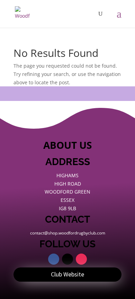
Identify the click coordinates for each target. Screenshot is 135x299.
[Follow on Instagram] (81, 259)
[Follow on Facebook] (53, 259)
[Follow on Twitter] (67, 259)
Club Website (67, 274)
